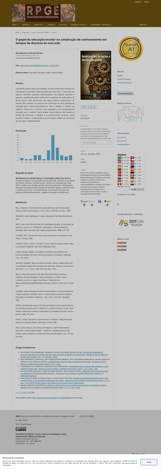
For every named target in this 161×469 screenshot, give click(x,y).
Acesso (146, 2)
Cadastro (138, 2)
